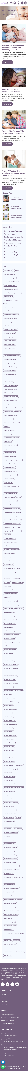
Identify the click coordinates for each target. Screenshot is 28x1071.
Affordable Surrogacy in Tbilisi (11, 314)
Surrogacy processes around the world (14, 787)
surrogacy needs (8, 772)
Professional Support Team (10, 593)
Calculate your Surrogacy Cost (10, 1017)
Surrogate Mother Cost (9, 843)
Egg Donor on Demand (8, 1020)
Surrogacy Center (8, 687)
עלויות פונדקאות (7, 948)
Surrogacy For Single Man (13, 255)
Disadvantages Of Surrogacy (11, 396)
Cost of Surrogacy (8, 381)
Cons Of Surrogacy (8, 378)
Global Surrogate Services (10, 475)
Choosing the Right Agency (10, 363)
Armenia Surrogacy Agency (10, 318)
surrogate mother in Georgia (11, 851)
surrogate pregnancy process (11, 888)
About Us (4, 994)
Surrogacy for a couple (9, 720)
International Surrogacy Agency (12, 508)
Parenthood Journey (17, 582)
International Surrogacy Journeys (12, 519)
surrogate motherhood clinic (11, 866)
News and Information (8, 1023)
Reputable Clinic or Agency (10, 616)
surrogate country (8, 836)
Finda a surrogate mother (10, 430)
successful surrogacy (9, 638)
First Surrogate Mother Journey (11, 437)
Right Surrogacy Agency (10, 619)
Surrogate (18, 817)
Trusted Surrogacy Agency (10, 925)
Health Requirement (9, 478)
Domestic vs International (10, 400)
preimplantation (8, 586)
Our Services (5, 998)
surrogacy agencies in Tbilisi (11, 668)
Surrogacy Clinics (8, 705)
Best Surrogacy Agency (10, 337)
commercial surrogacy (10, 370)
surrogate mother (8, 840)
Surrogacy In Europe (9, 746)
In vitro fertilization (9, 497)
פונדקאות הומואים (8, 951)
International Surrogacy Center (12, 512)
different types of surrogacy (11, 393)
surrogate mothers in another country (13, 877)
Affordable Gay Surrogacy (10, 289)
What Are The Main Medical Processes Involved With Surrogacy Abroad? (13, 47)
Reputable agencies (9, 612)
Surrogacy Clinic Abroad (10, 698)
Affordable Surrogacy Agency (11, 310)
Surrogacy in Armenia (11, 258)
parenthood (7, 582)
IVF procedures (17, 531)
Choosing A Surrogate (9, 359)
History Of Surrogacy (9, 490)
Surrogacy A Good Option (10, 649)
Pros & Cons (7, 597)
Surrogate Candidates (9, 825)
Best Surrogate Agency (9, 344)
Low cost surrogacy (9, 553)
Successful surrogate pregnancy (12, 642)
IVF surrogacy (7, 534)
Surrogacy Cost (8, 713)
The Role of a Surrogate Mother (11, 910)
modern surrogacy (8, 564)
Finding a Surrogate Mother (11, 434)
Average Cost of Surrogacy (10, 329)
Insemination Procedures (10, 501)
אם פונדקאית (7, 937)
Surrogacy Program (9, 791)
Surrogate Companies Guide (11, 832)
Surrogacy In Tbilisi (8, 757)
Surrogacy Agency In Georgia (11, 683)
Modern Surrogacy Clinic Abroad (12, 568)
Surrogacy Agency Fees (9, 679)
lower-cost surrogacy (9, 560)
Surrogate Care (7, 828)
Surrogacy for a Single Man (10, 724)
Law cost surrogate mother (10, 542)
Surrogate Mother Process (10, 858)
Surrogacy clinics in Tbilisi (10, 709)
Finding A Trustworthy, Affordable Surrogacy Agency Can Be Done (14, 173)
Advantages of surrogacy (10, 285)
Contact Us (5, 1005)
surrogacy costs (18, 713)
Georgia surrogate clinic (10, 456)
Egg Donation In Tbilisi (18, 407)
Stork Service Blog (10, 246)
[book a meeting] (11, 2)
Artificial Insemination (9, 325)
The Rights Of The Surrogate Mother (12, 907)
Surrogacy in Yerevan (9, 761)
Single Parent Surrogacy (12, 243)
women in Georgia (19, 933)
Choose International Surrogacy (12, 355)
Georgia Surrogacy (8, 449)
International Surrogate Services (12, 523)
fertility (18, 422)
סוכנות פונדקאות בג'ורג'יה (10, 944)
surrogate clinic (18, 828)
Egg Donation (7, 407)
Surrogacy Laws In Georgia (10, 769)
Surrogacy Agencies (9, 660)
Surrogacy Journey (8, 765)
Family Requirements (9, 422)
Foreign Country (8, 441)
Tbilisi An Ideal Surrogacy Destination (13, 899)
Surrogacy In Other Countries (11, 754)
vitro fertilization (8, 933)
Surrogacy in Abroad (9, 739)
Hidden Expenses (8, 482)
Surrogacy (7, 249)
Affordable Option (8, 296)
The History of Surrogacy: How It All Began (16, 208)
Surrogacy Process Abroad (10, 784)
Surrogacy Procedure (9, 776)
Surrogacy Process (8, 780)
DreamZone (17, 1068)
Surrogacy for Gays (11, 252)
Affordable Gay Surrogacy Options (12, 293)
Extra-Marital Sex (8, 419)
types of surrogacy (8, 929)
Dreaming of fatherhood (10, 404)
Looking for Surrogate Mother (11, 549)
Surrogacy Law (19, 765)
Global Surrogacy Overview (10, 471)
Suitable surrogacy (8, 645)
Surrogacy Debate (8, 716)
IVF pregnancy (7, 531)
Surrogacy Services (9, 798)
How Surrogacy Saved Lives (10, 493)
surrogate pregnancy (9, 884)
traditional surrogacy (9, 922)
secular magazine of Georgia (11, 631)
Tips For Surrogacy (8, 918)
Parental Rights (16, 578)
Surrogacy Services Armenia (11, 802)
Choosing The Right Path (10, 366)
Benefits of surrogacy (9, 333)
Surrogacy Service (8, 795)
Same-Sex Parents (8, 627)
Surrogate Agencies (9, 821)
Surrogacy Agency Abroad (10, 675)
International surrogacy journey (12, 516)
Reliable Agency (19, 608)
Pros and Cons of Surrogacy (11, 604)
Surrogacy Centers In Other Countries (13, 690)
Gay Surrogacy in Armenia (13, 237)
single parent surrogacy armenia (12, 634)
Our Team (5, 1001)
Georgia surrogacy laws (10, 452)
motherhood (7, 578)
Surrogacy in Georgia (9, 750)
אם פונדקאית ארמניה (17, 937)
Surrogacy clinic (8, 694)
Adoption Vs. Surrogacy (10, 278)
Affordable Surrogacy (9, 307)
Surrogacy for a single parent (11, 728)
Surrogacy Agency (8, 672)
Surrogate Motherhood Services (12, 869)
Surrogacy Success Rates (10, 813)
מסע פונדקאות (16, 940)
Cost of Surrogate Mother (10, 385)
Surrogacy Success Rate (10, 810)
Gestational (19, 460)
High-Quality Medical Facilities (11, 486)
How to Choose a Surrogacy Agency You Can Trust (17, 199)
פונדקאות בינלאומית (18, 948)
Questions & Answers (8, 1014)
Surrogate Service (8, 892)
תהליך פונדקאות (7, 955)
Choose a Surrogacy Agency (11, 351)
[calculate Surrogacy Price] (14, 2)
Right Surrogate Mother (10, 623)
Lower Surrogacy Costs (9, 557)
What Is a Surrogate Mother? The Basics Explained (16, 217)
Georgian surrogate (9, 460)
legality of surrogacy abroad (11, 546)
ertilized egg (18, 411)
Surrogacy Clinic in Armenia (11, 701)
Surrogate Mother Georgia (10, 847)
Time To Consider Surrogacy (11, 914)
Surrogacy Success (9, 806)
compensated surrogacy (10, 374)
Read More (7, 62)
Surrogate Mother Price (10, 854)
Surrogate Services (8, 895)
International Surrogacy (10, 504)
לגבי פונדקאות (7, 940)
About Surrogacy (8, 270)
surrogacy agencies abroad (11, 664)
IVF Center (19, 527)
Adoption (17, 270)
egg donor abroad (8, 411)
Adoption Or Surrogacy (9, 274)
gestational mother (9, 463)
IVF (13, 527)
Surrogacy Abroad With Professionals (13, 657)
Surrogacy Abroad (8, 653)
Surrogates (18, 895)
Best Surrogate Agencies (13, 231)
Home (3, 14)
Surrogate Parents (8, 881)
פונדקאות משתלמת (19, 951)
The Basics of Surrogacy (10, 903)
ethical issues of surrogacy (11, 415)
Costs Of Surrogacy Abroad (10, 389)
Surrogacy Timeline (9, 817)
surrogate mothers (8, 873)
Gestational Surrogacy (9, 467)
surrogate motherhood (10, 862)
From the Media (9, 234)
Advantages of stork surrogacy (11, 281)
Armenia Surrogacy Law (9, 322)
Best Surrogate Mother (9, 348)
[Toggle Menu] (26, 3)
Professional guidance (9, 590)
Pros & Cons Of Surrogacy (13, 240)
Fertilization (7, 426)
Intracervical (7, 527)
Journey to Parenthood (10, 538)
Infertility (18, 497)
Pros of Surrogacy (8, 608)
